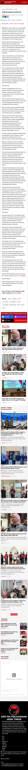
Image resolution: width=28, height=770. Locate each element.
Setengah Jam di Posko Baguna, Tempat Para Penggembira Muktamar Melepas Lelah (13, 374)
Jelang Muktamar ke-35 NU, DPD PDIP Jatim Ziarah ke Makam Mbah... (10, 642)
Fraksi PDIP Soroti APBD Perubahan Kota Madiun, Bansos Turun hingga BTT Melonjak (14, 399)
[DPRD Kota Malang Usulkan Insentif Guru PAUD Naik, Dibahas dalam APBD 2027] (14, 522)
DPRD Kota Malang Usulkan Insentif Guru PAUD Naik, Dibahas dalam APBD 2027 (13, 348)
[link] (11, 20)
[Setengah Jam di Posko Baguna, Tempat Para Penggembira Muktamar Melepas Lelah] (14, 589)
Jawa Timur (5, 301)
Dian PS (3, 576)
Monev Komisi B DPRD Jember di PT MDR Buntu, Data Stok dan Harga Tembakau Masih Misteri (14, 501)
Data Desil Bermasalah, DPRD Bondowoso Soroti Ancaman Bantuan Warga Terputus (14, 467)
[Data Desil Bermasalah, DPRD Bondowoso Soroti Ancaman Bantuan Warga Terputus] (14, 455)
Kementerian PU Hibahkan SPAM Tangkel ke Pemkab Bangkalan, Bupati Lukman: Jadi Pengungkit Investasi (13, 434)
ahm (4, 402)
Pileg (4, 307)
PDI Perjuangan (12, 304)
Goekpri (5, 377)
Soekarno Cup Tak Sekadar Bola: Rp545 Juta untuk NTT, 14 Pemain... (10, 650)
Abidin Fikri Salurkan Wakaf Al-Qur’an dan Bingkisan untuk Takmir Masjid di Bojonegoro (13, 568)
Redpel (4, 15)
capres (9, 298)
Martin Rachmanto (6, 476)
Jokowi (18, 301)
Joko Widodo (12, 301)
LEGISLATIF (3, 532)
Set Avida (4, 509)
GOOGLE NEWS (17, 293)
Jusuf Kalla (5, 304)
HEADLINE (3, 628)
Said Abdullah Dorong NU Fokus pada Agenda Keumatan (9, 632)
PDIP (19, 304)
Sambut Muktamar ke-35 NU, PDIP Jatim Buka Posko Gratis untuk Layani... (9, 625)
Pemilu (22, 304)
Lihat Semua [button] (14, 614)
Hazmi (3, 442)
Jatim (19, 298)
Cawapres (14, 298)
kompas (23, 275)
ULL (4, 351)
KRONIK (2, 430)
